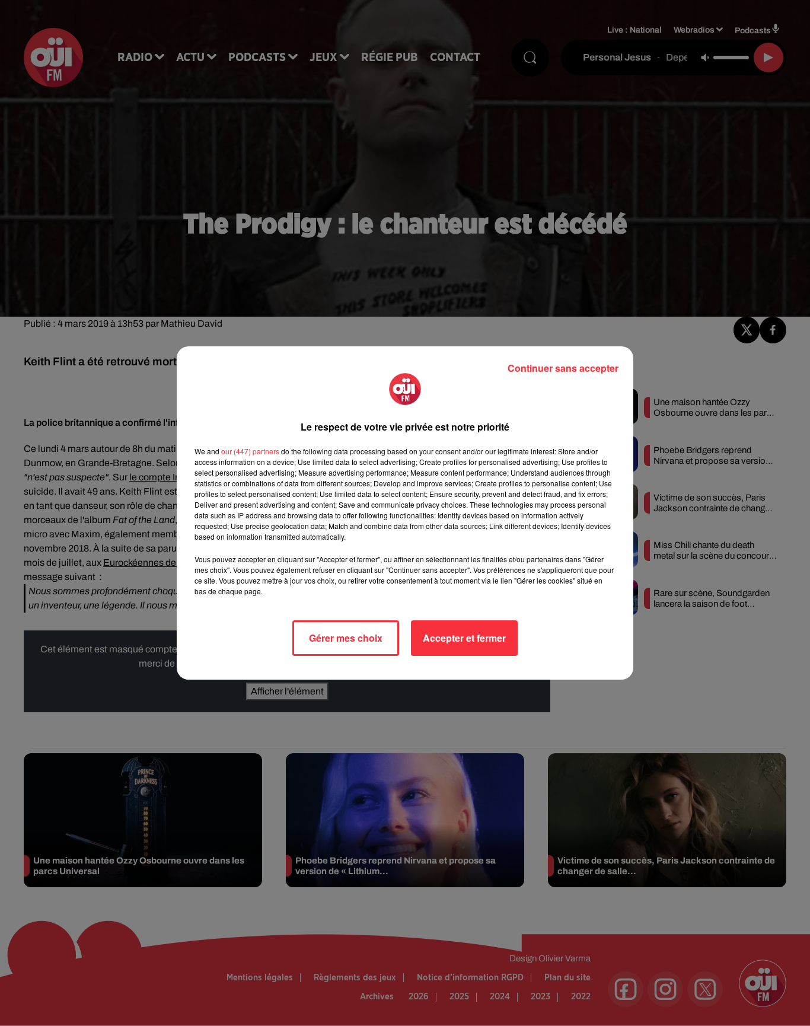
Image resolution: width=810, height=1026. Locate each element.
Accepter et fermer (464, 638)
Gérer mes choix (345, 638)
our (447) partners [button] (250, 451)
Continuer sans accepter (563, 368)
